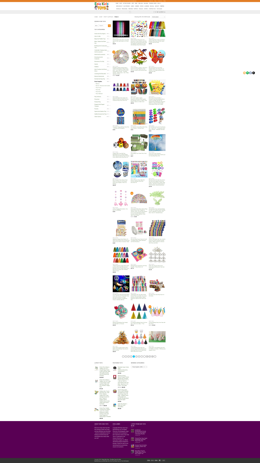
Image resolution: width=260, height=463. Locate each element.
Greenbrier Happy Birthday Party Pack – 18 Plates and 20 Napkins (121, 127)
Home (117, 3)
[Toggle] (110, 33)
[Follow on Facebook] (154, 12)
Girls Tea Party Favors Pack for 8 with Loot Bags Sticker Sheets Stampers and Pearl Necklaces (139, 240)
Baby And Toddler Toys (99, 38)
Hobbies (137, 6)
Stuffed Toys (152, 8)
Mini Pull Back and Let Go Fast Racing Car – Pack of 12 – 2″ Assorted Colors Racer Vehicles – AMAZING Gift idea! (157, 128)
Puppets (136, 8)
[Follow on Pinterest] (157, 12)
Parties (162, 6)
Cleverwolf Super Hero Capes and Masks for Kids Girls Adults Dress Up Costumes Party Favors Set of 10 (120, 99)
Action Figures (127, 3)
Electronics (126, 6)
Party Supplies (108, 16)
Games (132, 6)
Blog (155, 0)
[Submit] (109, 25)
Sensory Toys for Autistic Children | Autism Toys (141, 446)
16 (147, 356)
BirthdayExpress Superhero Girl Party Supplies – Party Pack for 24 (139, 266)
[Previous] (123, 356)
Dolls (159, 3)
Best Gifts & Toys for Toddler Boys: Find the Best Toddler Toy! (140, 452)
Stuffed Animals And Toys (100, 114)
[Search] (130, 12)
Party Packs (98, 91)
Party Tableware (99, 93)
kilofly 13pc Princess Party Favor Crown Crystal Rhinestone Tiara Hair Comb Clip (156, 267)
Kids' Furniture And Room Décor (100, 70)
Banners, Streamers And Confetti (103, 85)
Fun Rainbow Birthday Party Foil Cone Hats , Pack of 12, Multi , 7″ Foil (139, 323)
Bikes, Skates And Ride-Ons (100, 42)
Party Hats (98, 89)
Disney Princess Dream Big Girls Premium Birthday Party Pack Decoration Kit (138, 181)
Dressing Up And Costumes (98, 58)
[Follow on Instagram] (155, 12)
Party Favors (98, 87)
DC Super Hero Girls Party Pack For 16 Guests (156, 295)
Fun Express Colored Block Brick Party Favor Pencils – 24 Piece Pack (139, 127)
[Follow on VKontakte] (164, 12)
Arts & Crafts (97, 36)
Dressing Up (119, 6)
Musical (152, 6)
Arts (133, 3)
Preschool (124, 8)
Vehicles (118, 8)
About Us (151, 0)
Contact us (160, 0)
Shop (165, 0)
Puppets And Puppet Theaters (99, 105)
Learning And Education (100, 73)
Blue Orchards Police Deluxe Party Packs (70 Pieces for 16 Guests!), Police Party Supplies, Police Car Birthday (120, 181)
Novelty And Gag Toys (99, 78)
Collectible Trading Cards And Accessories (100, 51)
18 (152, 356)
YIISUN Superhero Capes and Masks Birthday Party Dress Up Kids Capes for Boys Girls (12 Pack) (157, 41)
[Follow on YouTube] (162, 12)
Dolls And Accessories (99, 54)
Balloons (97, 83)
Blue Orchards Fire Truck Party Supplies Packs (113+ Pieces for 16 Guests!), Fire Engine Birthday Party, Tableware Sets (156, 69)
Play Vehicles (97, 96)
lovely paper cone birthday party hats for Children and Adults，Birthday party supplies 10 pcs (157, 349)
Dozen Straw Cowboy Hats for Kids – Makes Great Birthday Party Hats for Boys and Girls (121, 349)
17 (149, 356)
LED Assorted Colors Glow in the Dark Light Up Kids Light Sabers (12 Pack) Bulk (121, 41)
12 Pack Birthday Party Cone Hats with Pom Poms (157, 323)
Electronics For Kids (99, 61)
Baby (136, 3)
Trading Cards (153, 3)
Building (146, 3)
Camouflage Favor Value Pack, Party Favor (139, 154)
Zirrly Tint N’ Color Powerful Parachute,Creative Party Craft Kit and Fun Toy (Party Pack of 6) (157, 154)
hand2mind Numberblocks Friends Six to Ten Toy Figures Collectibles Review (140, 431)
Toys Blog (159, 8)
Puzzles (141, 8)
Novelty (157, 6)
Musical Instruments (99, 76)
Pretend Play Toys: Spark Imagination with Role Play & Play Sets (141, 439)
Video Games (97, 116)
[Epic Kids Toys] (104, 6)
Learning (146, 6)
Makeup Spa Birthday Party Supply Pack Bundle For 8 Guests (120, 323)
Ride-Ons (140, 3)
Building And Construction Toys (100, 46)
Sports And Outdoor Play (100, 111)
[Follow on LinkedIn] (161, 12)
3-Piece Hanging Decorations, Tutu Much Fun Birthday (120, 209)
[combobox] (139, 367)
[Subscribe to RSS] (159, 12)
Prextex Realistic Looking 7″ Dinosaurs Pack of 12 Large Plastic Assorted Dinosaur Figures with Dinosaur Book (139, 69)
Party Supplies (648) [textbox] (138, 366)
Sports (146, 8)
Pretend (130, 8)
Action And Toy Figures (100, 33)
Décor (141, 6)
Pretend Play (97, 101)
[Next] (155, 356)
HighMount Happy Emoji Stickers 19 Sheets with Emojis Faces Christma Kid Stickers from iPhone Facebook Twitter (121, 240)
